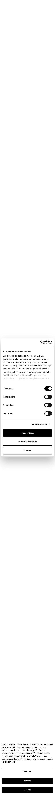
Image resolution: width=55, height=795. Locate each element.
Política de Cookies (9, 762)
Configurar (27, 772)
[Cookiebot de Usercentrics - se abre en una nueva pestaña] (40, 342)
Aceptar (27, 790)
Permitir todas (27, 433)
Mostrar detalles (39, 424)
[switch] (48, 397)
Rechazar (27, 781)
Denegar (28, 450)
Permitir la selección (27, 441)
